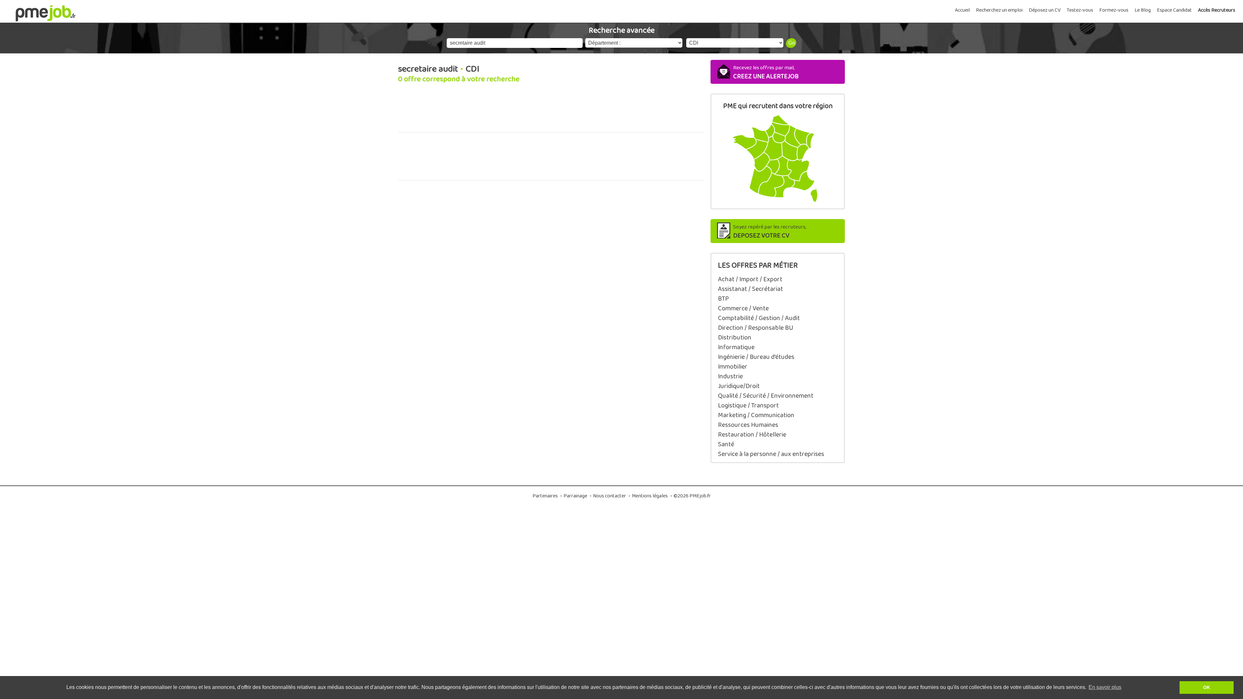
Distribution (734, 337)
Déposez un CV (1044, 10)
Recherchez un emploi (999, 10)
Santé (726, 444)
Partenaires (545, 496)
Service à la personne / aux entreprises (771, 454)
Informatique (736, 347)
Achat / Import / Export (750, 279)
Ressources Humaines (748, 425)
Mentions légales (650, 496)
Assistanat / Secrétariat (750, 289)
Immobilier (732, 366)
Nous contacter (609, 496)
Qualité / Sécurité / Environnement (765, 396)
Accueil (962, 10)
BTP (723, 299)
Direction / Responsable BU (755, 328)
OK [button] (1206, 687)
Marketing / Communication (756, 415)
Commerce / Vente (743, 308)
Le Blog (1143, 10)
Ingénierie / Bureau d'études (756, 357)
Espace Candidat (1174, 10)
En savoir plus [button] (1105, 687)
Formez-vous (1113, 10)
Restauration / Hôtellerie (752, 434)
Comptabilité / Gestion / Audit (759, 318)
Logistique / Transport (748, 405)
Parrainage (575, 496)
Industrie (730, 376)
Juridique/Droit (739, 386)
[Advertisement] (551, 111)
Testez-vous (1080, 10)
